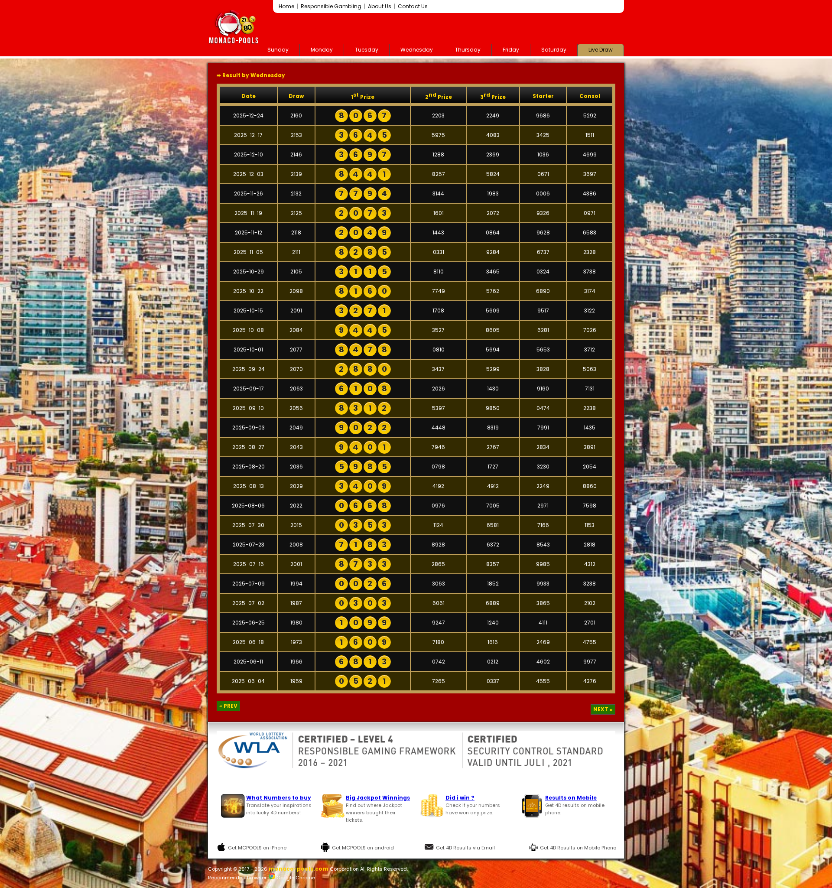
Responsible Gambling (331, 6)
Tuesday (366, 49)
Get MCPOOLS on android (363, 847)
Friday (511, 49)
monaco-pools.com (298, 868)
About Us (379, 6)
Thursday (468, 49)
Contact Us (413, 6)
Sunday (278, 49)
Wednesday (416, 49)
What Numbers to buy (278, 797)
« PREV (228, 705)
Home (286, 6)
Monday (322, 49)
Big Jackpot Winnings (378, 797)
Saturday (553, 49)
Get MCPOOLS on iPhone (257, 847)
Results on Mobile (571, 797)
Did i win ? (459, 797)
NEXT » (603, 709)
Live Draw (600, 49)
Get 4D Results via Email (465, 847)
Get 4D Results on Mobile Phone (578, 847)
